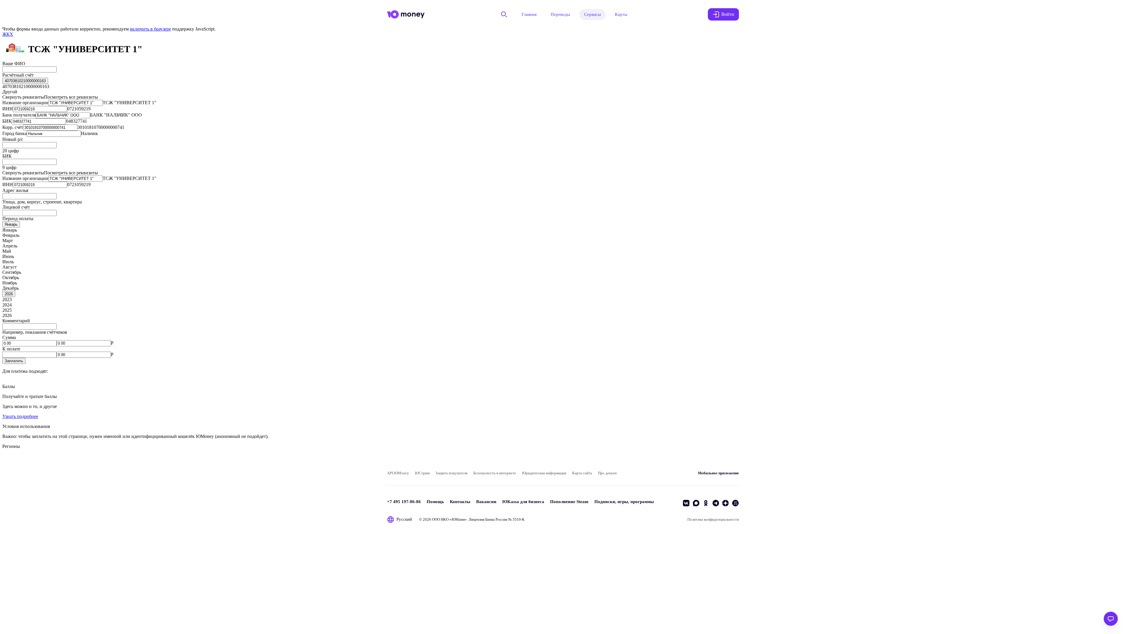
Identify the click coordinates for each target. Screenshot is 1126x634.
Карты (621, 14)
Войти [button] (727, 14)
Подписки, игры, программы (624, 501)
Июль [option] (8, 261)
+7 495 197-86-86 (404, 501)
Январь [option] (9, 229)
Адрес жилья (15, 190)
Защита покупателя (451, 473)
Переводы (560, 14)
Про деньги (607, 473)
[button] (14, 361)
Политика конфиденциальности (713, 519)
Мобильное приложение (718, 473)
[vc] (735, 503)
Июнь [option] (8, 256)
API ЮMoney (398, 473)
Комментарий (16, 320)
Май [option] (6, 251)
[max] (696, 503)
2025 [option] (7, 310)
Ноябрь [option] (9, 282)
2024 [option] (7, 304)
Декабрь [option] (10, 288)
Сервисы (592, 14)
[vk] (686, 503)
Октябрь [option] (10, 277)
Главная (529, 14)
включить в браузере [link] (150, 28)
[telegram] (715, 503)
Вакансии (486, 501)
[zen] (725, 503)
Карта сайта (582, 473)
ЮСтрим (422, 473)
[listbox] (25, 81)
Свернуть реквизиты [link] (23, 97)
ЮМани (458, 519)
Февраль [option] (10, 235)
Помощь (435, 501)
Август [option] (9, 266)
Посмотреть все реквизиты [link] (71, 97)
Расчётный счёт (18, 74)
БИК (7, 156)
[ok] (705, 503)
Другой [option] (9, 91)
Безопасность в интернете (494, 473)
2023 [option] (7, 299)
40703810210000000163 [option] (25, 86)
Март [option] (7, 240)
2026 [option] (7, 315)
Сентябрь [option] (11, 272)
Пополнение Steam (569, 501)
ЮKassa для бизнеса (523, 501)
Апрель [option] (9, 245)
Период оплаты (17, 218)
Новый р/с (12, 139)
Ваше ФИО (13, 63)
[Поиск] (504, 14)
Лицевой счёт (16, 207)
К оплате (11, 348)
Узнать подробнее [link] (20, 416)
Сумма (9, 337)
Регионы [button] (11, 446)
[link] (7, 34)
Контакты (460, 501)
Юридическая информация (544, 473)
